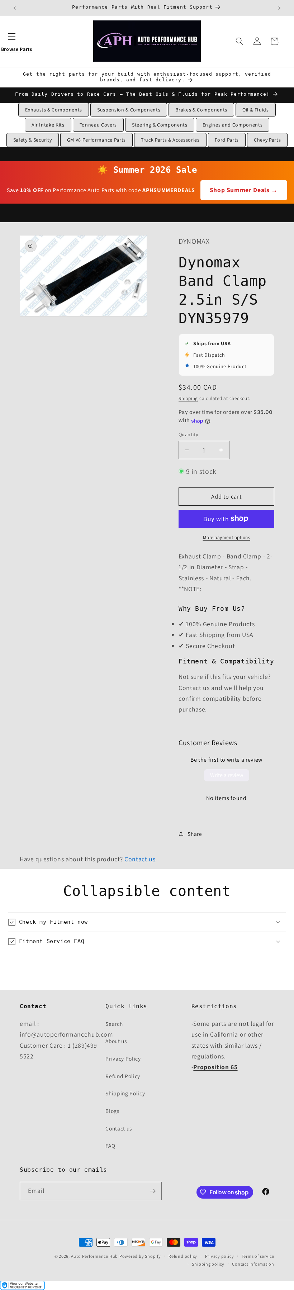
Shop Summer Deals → (244, 190)
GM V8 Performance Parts (96, 140)
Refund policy (183, 1256)
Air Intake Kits (48, 125)
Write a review (226, 775)
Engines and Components (233, 125)
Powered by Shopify (140, 1256)
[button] (16, 41)
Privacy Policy (123, 1058)
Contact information (253, 1264)
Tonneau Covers (98, 125)
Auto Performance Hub (94, 1256)
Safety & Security (32, 140)
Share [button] (195, 833)
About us (116, 1040)
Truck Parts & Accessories (170, 140)
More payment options (226, 537)
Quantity (189, 434)
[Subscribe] (152, 1191)
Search (114, 1023)
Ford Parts (227, 140)
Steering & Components (160, 125)
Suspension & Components (128, 109)
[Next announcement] (279, 8)
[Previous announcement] (15, 8)
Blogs (112, 1110)
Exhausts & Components (53, 109)
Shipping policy (208, 1264)
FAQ (110, 1145)
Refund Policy (122, 1076)
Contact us (140, 859)
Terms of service (258, 1256)
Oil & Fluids (255, 109)
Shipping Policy (125, 1093)
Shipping (188, 398)
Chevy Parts (267, 140)
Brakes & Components (201, 109)
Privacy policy (219, 1256)
